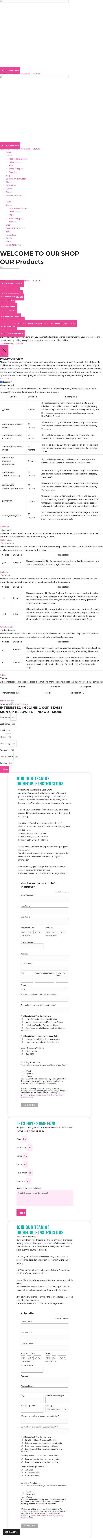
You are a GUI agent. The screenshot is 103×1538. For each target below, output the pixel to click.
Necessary (7, 381)
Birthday (48, 928)
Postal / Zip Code (60, 974)
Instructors (11, 185)
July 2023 (30, 1054)
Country (4, 763)
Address (24, 954)
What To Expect (16, 168)
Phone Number (27, 942)
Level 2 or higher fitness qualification (41, 1019)
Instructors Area (13, 195)
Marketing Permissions (30, 1062)
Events (9, 188)
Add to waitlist (31, 1051)
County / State (6, 756)
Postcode (4, 749)
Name (19, 1155)
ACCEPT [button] (19, 343)
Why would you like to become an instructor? (40, 994)
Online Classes (15, 162)
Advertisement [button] (6, 626)
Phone (3, 736)
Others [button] (3, 675)
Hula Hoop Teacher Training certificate (42, 1025)
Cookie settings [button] (7, 343)
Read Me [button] (12, 1532)
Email (2, 730)
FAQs (11, 165)
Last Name (5, 723)
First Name (5, 717)
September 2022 (32, 1473)
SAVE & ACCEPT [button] (7, 700)
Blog (8, 182)
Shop (8, 175)
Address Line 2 (27, 963)
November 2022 (32, 1476)
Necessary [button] (4, 378)
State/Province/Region (44, 973)
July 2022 (29, 1470)
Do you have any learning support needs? (38, 1005)
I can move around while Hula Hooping (42, 1042)
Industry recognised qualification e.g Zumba (44, 1022)
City (22, 973)
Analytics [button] (4, 572)
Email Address (27, 895)
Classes (9, 155)
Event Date (21, 1147)
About (8, 192)
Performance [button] (6, 540)
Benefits (12, 172)
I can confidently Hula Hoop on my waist (43, 1039)
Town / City (5, 743)
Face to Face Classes (18, 158)
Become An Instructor (16, 178)
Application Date (28, 928)
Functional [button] (4, 526)
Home (8, 152)
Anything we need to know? (28, 1188)
